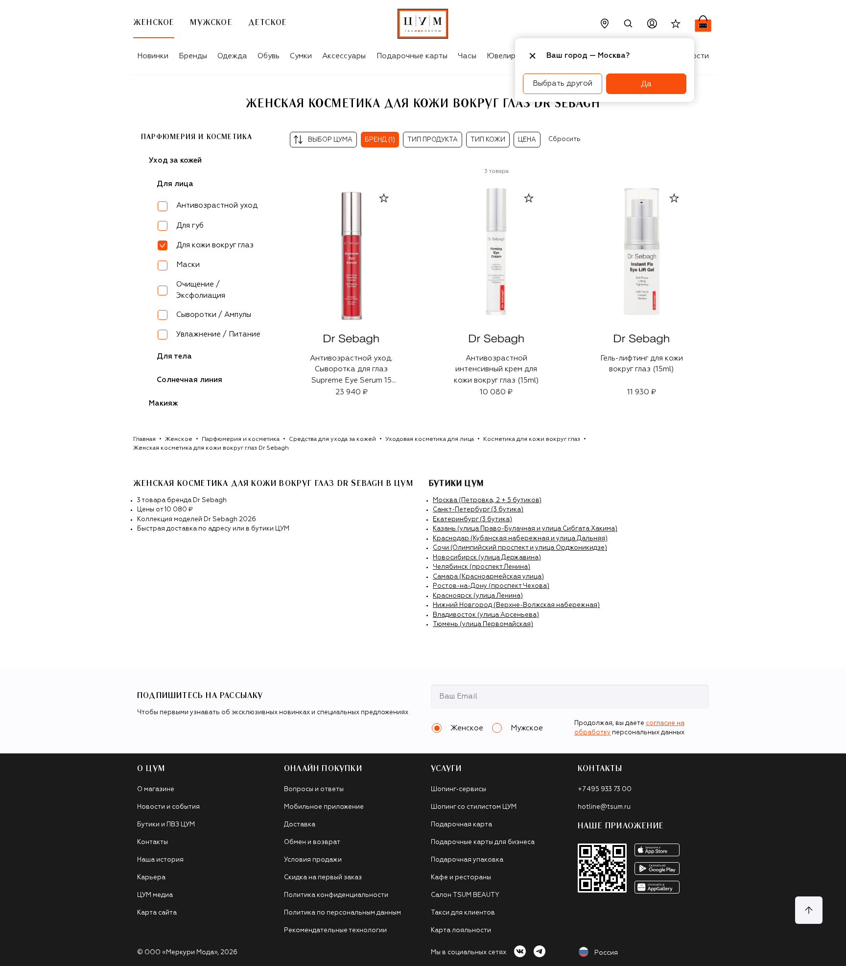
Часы (467, 56)
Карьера (151, 877)
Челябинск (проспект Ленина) (481, 567)
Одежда (232, 56)
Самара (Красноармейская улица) (488, 577)
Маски (188, 264)
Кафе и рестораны (461, 877)
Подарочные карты (411, 56)
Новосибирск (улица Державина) (487, 558)
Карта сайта (157, 913)
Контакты (152, 842)
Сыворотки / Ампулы (213, 314)
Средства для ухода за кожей (332, 439)
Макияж (163, 403)
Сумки (301, 56)
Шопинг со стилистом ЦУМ (474, 807)
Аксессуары (344, 56)
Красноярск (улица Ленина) (478, 596)
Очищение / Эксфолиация (200, 290)
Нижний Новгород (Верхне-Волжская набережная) (516, 605)
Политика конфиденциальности (336, 895)
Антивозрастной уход (217, 205)
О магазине (155, 789)
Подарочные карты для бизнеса (483, 842)
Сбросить (564, 139)
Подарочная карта (461, 824)
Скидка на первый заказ (323, 877)
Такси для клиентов (463, 913)
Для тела (174, 356)
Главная (144, 439)
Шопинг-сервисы (458, 789)
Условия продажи (313, 860)
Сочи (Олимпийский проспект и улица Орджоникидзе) (520, 548)
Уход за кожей (175, 160)
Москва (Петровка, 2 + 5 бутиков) (487, 500)
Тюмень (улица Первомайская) (483, 624)
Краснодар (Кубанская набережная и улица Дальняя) (520, 538)
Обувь (269, 56)
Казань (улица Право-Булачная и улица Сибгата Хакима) (525, 529)
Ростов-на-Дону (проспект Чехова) (491, 586)
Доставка (299, 824)
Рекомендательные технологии (335, 930)
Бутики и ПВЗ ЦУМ (166, 824)
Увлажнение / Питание (218, 334)
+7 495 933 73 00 (605, 789)
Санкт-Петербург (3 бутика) (478, 510)
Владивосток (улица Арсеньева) (486, 615)
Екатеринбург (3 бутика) (472, 519)
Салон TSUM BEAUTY (465, 895)
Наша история (160, 860)
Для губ (190, 225)
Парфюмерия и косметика (196, 137)
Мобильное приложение (324, 807)
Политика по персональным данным (342, 913)
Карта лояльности (461, 930)
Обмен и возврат (312, 842)
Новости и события (168, 807)
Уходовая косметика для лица (429, 439)
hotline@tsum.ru (604, 807)
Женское (178, 439)
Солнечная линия (189, 380)
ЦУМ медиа (155, 895)
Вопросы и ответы (314, 789)
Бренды (193, 56)
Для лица (175, 184)
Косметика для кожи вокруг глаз (531, 439)
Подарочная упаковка (467, 860)
